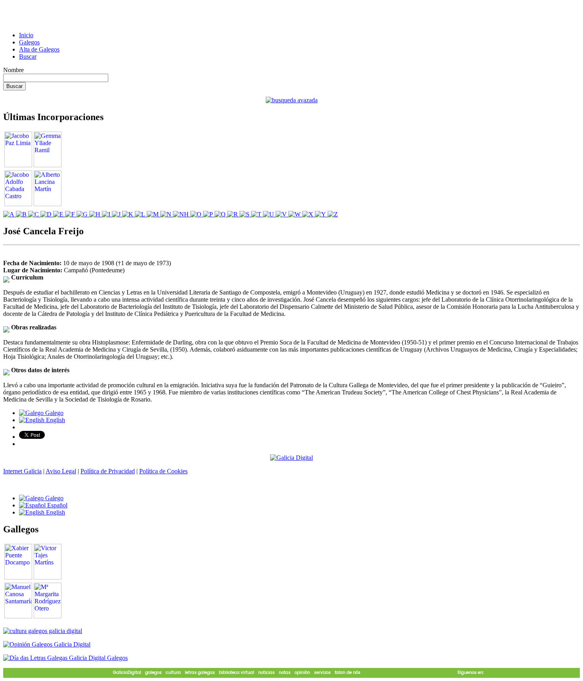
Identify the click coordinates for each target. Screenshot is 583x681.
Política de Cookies (163, 471)
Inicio (26, 35)
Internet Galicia (22, 471)
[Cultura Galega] (42, 630)
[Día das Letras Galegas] (65, 657)
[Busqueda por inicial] (9, 214)
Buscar (27, 56)
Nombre (13, 70)
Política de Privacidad (108, 471)
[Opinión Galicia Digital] (46, 644)
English (54, 420)
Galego (53, 412)
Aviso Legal (61, 471)
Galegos (29, 42)
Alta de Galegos (39, 49)
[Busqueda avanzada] (292, 100)
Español (56, 505)
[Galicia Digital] (291, 457)
